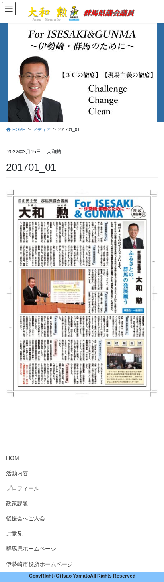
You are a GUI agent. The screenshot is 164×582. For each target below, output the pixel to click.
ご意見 (14, 533)
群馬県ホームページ (31, 548)
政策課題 (17, 503)
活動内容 (17, 473)
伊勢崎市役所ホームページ (39, 564)
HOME (14, 458)
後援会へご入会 (25, 518)
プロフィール (22, 488)
